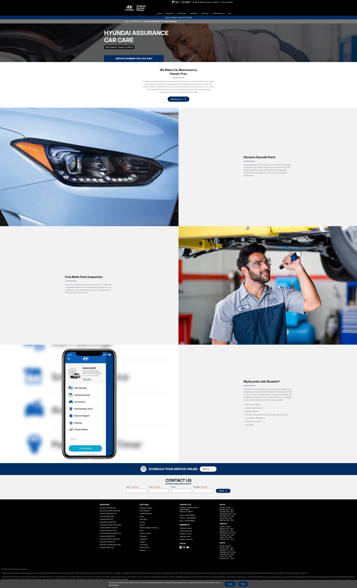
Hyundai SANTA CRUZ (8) (109, 528)
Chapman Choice (186, 528)
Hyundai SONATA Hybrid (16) (110, 539)
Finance (142, 522)
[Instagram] (184, 547)
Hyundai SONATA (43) (107, 536)
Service (142, 525)
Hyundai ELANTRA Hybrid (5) (110, 511)
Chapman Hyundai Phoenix (141, 8)
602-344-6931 (144, 58)
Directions (143, 536)
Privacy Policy (144, 547)
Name (132, 487)
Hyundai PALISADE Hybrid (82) (110, 525)
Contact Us (143, 539)
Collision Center (145, 533)
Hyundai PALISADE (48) (108, 522)
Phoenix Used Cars (186, 539)
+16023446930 (189, 515)
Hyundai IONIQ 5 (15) (107, 516)
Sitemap (142, 550)
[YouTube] (187, 547)
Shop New (169, 13)
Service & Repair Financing (149, 528)
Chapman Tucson (186, 534)
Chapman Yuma (185, 537)
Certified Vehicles (146, 513)
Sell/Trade (193, 13)
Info (229, 13)
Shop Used (181, 13)
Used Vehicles (144, 511)
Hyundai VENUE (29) (107, 547)
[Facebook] (180, 547)
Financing (204, 13)
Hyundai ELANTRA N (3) (108, 513)
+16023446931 (191, 518)
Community (144, 545)
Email (154, 487)
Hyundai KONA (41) (106, 519)
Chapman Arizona (186, 531)
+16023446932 (189, 521)
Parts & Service (218, 13)
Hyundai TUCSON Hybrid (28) (110, 545)
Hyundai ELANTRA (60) (108, 508)
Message (201, 487)
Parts (141, 530)
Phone (173, 487)
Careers (142, 542)
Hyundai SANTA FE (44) (108, 530)
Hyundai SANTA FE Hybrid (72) (110, 533)
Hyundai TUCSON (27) (107, 542)
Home (159, 13)
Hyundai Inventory (146, 508)
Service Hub (136, 21)
